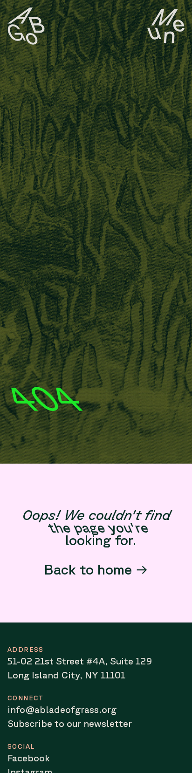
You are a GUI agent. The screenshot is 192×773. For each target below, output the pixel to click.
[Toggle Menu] (166, 26)
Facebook (28, 757)
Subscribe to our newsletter (69, 723)
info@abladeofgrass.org (62, 709)
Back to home (88, 569)
